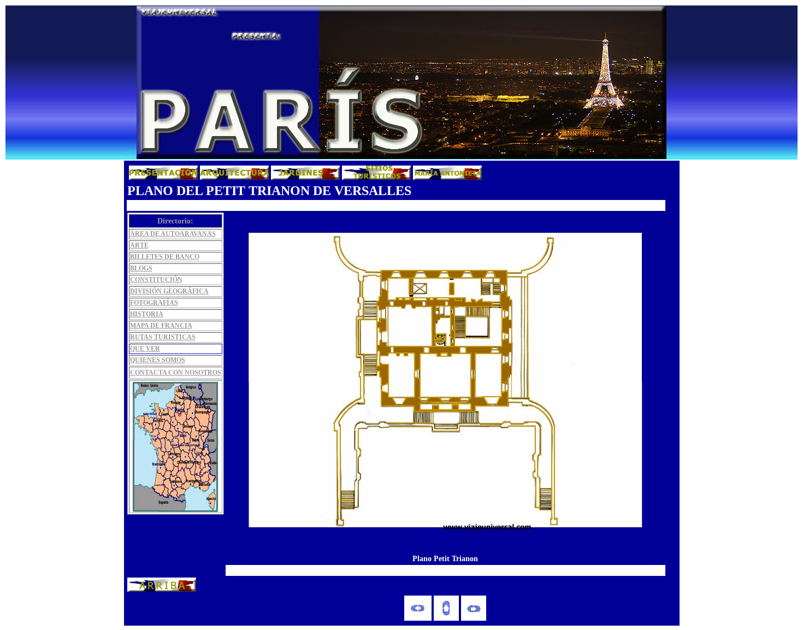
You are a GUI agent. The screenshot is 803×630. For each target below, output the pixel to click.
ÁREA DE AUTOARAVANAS (173, 234)
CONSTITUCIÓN (156, 280)
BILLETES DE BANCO (164, 257)
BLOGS (141, 268)
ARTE (139, 245)
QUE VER (145, 348)
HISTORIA (146, 314)
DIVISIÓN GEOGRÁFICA (169, 291)
